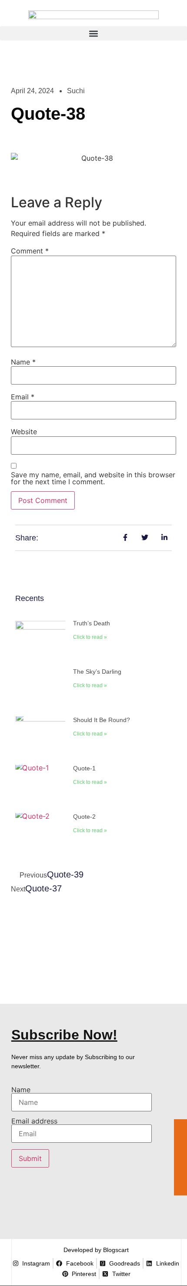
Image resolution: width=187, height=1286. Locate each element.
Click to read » (90, 637)
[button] (93, 33)
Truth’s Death (91, 623)
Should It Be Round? (101, 719)
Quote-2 (84, 816)
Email (22, 396)
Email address (34, 1121)
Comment (30, 250)
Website (24, 431)
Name (23, 361)
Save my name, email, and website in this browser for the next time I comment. (93, 478)
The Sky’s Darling (97, 671)
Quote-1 (84, 768)
